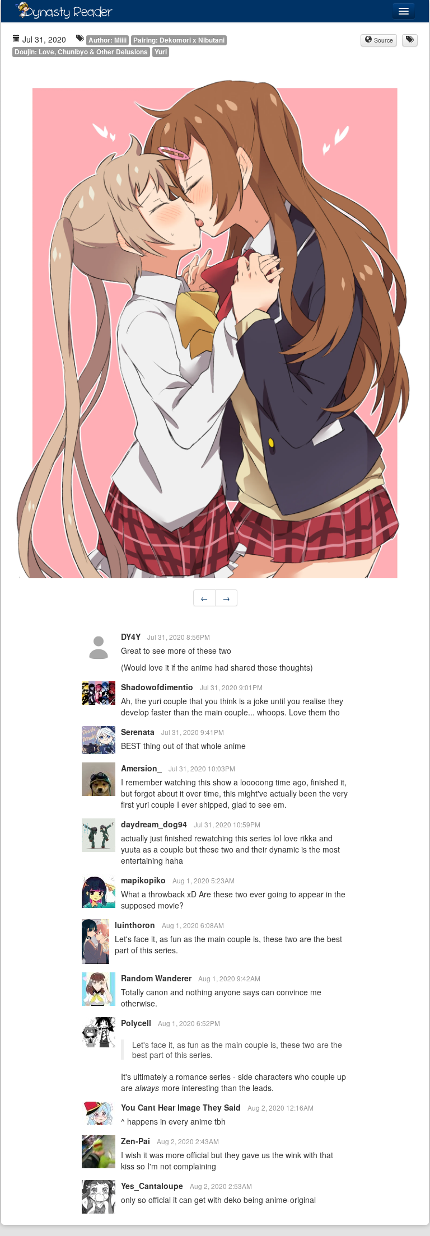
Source (382, 40)
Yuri (161, 52)
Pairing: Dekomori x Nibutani (179, 40)
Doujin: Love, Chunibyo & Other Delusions (81, 52)
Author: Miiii (107, 40)
